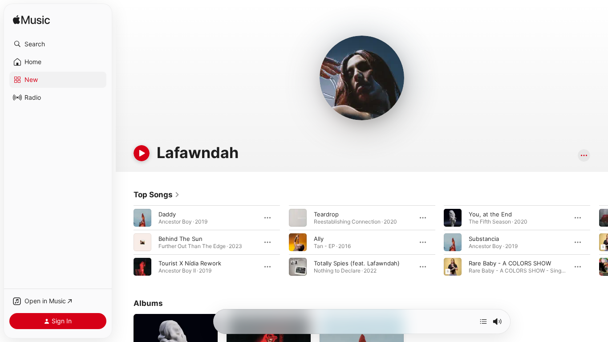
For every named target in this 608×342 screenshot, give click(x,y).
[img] (31, 20)
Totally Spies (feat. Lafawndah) (357, 263)
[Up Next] (483, 321)
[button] (58, 44)
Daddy (167, 214)
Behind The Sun (180, 238)
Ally (319, 238)
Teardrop (326, 214)
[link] (157, 195)
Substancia (484, 238)
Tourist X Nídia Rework (189, 263)
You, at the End (490, 214)
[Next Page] (599, 242)
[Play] (142, 153)
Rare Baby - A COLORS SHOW (510, 263)
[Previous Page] (124, 242)
